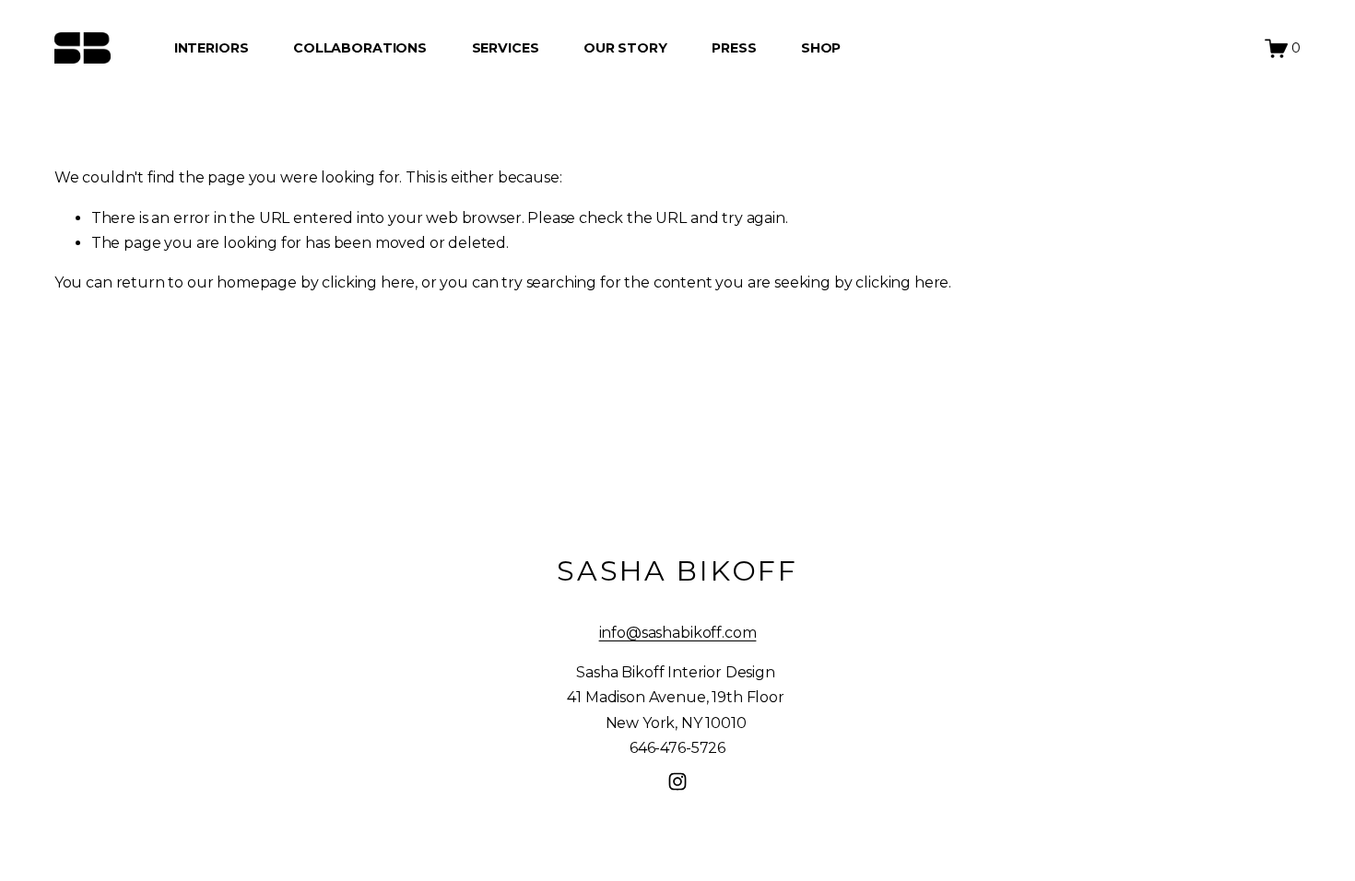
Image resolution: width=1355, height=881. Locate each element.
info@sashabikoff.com (678, 632)
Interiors (211, 48)
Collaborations (360, 48)
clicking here (368, 282)
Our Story (625, 48)
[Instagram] (677, 781)
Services (505, 48)
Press (734, 48)
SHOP (821, 48)
